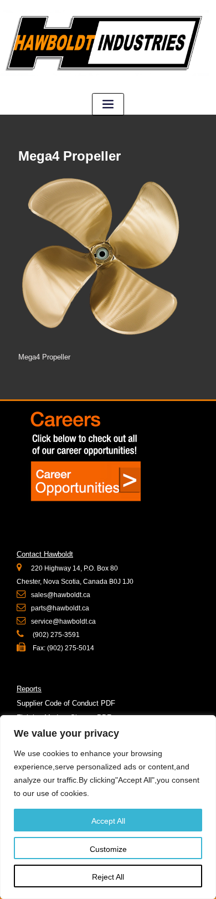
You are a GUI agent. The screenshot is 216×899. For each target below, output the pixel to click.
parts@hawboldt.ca (60, 608)
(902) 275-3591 (55, 635)
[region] (108, 807)
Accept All (108, 820)
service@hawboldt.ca (63, 621)
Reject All (108, 876)
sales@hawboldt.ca (60, 595)
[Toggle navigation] (108, 104)
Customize (108, 849)
